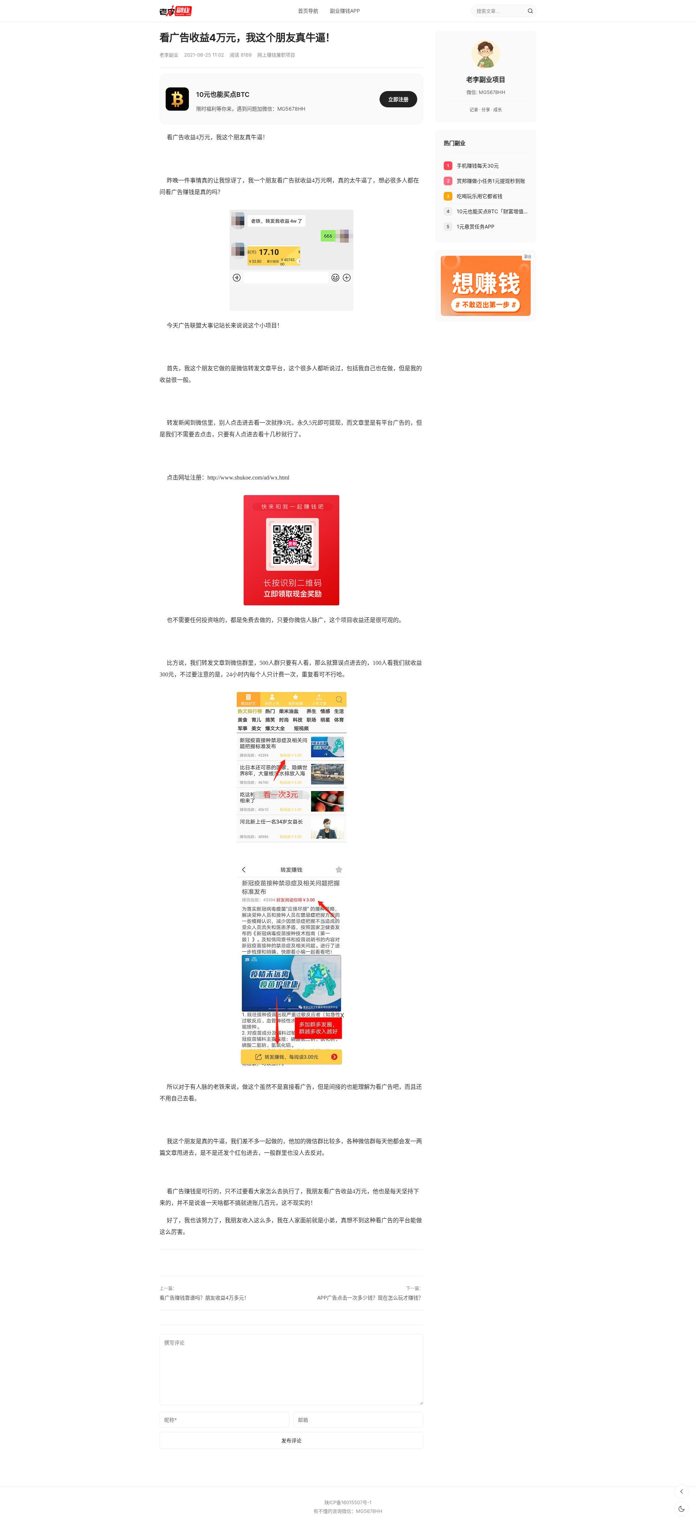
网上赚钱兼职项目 (276, 55)
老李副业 (169, 55)
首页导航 (308, 11)
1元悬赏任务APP (475, 226)
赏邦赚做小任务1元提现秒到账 (491, 181)
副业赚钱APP (345, 11)
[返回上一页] (681, 1491)
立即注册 (398, 99)
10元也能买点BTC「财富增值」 (492, 211)
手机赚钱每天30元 (478, 165)
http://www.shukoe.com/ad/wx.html (248, 477)
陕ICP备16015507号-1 (348, 1502)
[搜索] (530, 11)
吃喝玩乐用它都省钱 (479, 196)
